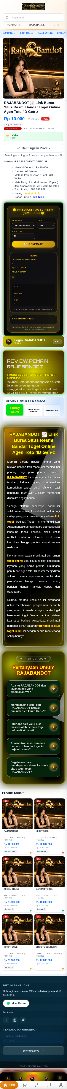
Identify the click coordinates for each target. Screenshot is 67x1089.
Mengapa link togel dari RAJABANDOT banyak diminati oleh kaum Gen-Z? (28, 708)
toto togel (43, 626)
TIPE (39, 221)
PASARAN (17, 221)
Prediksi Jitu (52, 411)
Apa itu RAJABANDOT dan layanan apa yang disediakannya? (28, 689)
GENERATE (33, 244)
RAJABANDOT (14, 24)
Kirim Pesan (19, 1003)
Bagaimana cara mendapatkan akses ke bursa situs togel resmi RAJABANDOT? (29, 767)
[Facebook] (6, 1020)
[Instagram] (15, 1020)
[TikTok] (23, 1020)
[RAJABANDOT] (33, 6)
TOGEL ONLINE (45, 33)
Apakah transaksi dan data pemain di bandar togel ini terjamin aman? (28, 746)
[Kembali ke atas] (60, 1071)
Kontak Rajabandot (14, 1041)
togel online (15, 561)
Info (57, 342)
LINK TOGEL (26, 33)
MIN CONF (17, 232)
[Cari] (7, 17)
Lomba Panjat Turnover (33, 411)
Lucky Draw (15, 410)
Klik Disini (38, 197)
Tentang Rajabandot (15, 1036)
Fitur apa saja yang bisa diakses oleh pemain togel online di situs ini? (27, 727)
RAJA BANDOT (38, 24)
